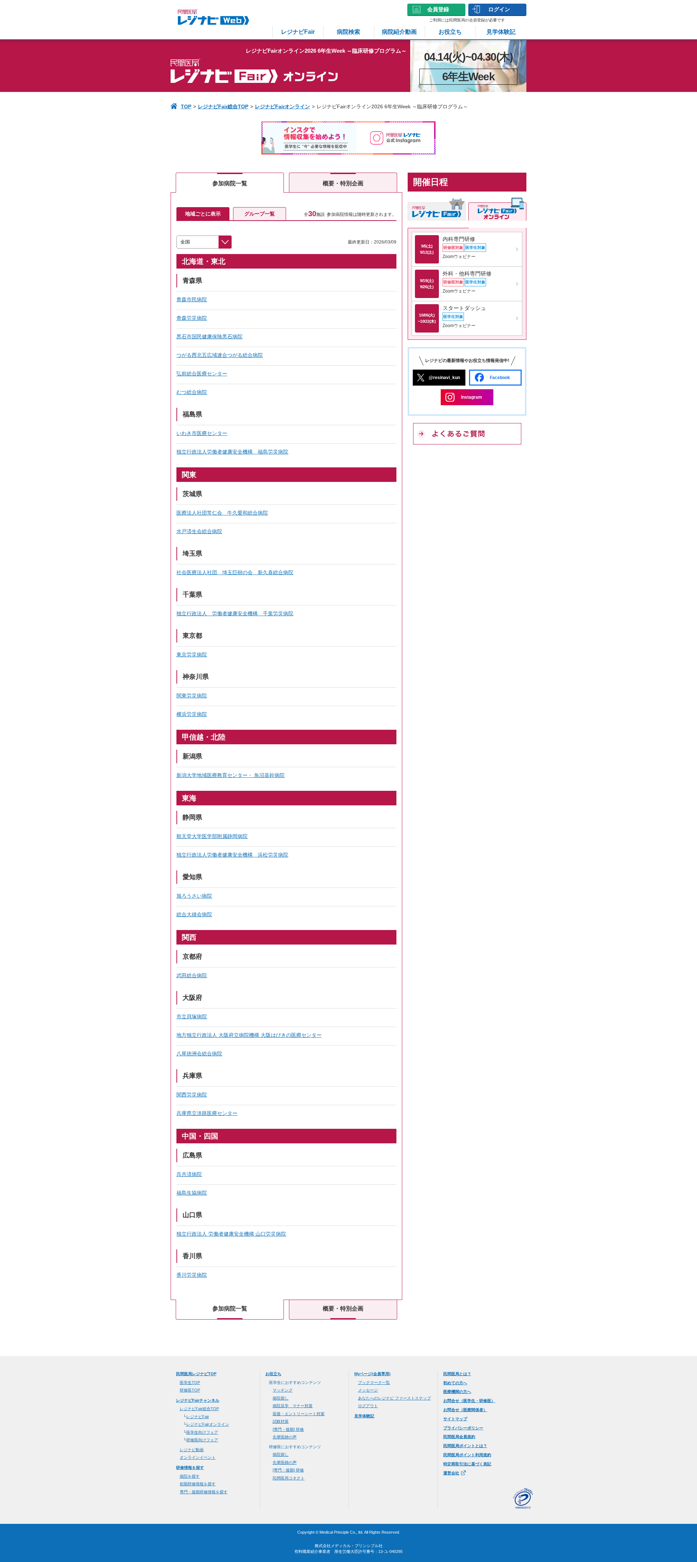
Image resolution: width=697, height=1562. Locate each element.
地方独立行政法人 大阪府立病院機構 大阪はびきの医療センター (249, 1035)
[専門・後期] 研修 (288, 1429)
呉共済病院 (189, 1174)
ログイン (499, 9)
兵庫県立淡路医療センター (206, 1113)
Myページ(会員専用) (372, 1374)
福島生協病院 (191, 1193)
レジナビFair (298, 32)
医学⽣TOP (190, 1382)
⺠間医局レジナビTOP (196, 1374)
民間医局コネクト (289, 1478)
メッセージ (368, 1390)
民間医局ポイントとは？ (465, 1446)
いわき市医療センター (201, 433)
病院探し (281, 1398)
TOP (186, 106)
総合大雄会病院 (194, 914)
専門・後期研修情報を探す (204, 1492)
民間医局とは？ (457, 1374)
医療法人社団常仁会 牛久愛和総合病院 (222, 513)
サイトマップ (455, 1419)
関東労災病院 (191, 696)
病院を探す (190, 1476)
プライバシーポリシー (463, 1428)
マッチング (283, 1390)
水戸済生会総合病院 (199, 531)
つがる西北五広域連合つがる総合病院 (219, 355)
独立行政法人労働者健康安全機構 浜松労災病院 (232, 855)
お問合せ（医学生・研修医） (469, 1400)
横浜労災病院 (191, 714)
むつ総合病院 (191, 392)
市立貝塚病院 (191, 1016)
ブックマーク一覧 (374, 1382)
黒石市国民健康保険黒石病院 (209, 336)
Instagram (471, 397)
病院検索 (348, 32)
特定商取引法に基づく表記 (467, 1464)
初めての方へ (455, 1383)
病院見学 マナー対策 (293, 1406)
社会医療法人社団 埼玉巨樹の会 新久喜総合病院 (234, 572)
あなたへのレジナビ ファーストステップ (394, 1398)
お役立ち (450, 32)
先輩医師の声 (285, 1437)
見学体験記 (500, 32)
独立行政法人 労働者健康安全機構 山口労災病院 (231, 1234)
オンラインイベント (198, 1457)
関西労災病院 (191, 1095)
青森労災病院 (191, 318)
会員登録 (438, 9)
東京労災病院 (191, 654)
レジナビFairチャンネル (197, 1400)
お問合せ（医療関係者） (465, 1410)
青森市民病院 (191, 299)
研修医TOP (190, 1390)
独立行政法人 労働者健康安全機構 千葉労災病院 (234, 613)
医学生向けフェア (202, 1432)
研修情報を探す (190, 1467)
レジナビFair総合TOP (223, 106)
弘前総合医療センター (201, 374)
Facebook (500, 377)
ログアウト (368, 1406)
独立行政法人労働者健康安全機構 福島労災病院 (232, 452)
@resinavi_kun (444, 377)
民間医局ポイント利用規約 (467, 1455)
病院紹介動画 (399, 32)
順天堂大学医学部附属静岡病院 (212, 836)
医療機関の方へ (457, 1391)
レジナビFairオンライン (282, 106)
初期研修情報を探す (198, 1484)
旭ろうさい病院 (194, 896)
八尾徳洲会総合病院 (199, 1053)
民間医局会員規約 (459, 1436)
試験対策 (281, 1421)
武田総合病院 (191, 975)
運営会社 (451, 1473)
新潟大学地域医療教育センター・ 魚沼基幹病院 (230, 775)
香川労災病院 (191, 1275)
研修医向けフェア (202, 1440)
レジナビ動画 (192, 1450)
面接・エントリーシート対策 (299, 1414)
